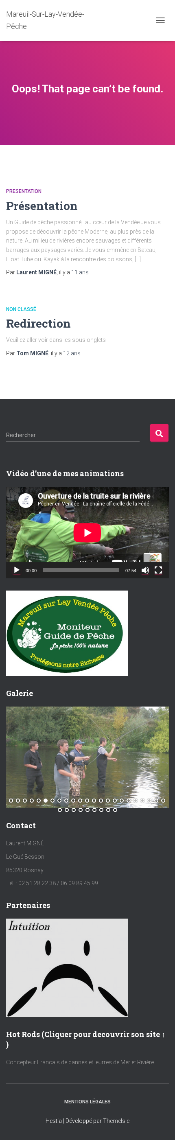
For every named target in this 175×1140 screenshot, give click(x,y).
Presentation (24, 191)
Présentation (42, 205)
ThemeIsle (116, 1121)
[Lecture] (17, 570)
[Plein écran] (158, 570)
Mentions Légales (87, 1102)
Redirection (38, 323)
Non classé (21, 309)
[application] (87, 532)
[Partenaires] (67, 967)
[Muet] (145, 570)
